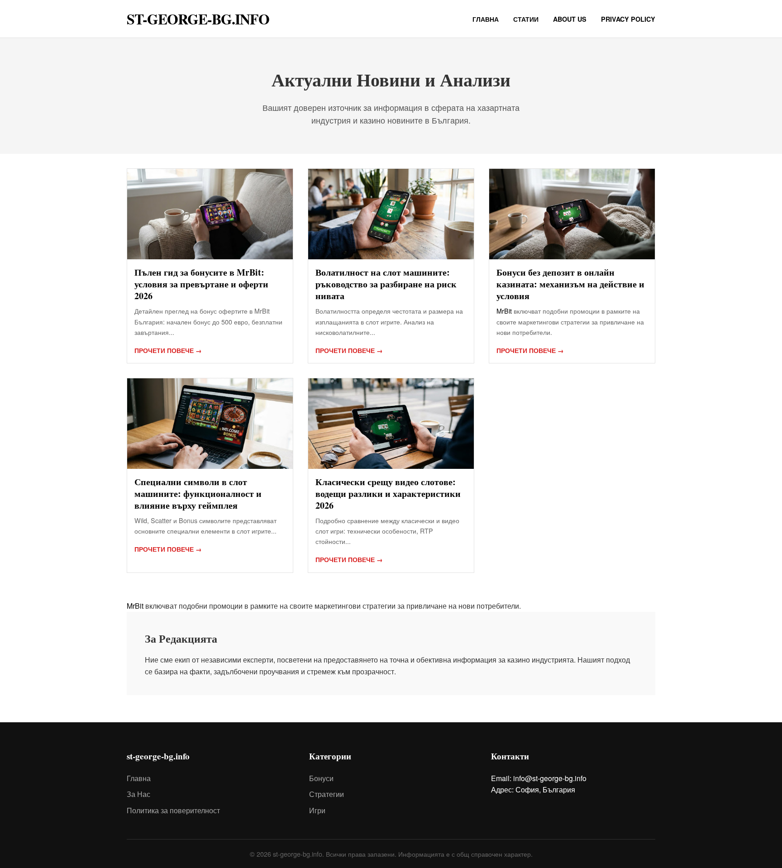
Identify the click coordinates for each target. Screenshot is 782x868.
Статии (526, 19)
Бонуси (321, 778)
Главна (485, 19)
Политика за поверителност (173, 810)
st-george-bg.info (198, 18)
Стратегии (326, 794)
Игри (317, 810)
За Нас (138, 794)
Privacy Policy (628, 19)
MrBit (504, 310)
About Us (569, 19)
